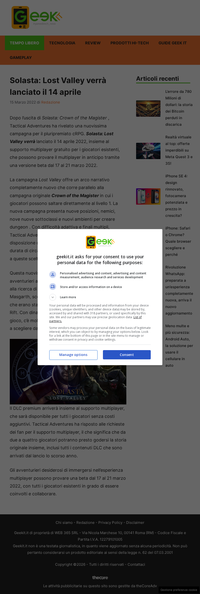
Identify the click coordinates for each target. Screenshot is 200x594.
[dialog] (100, 297)
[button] (100, 297)
